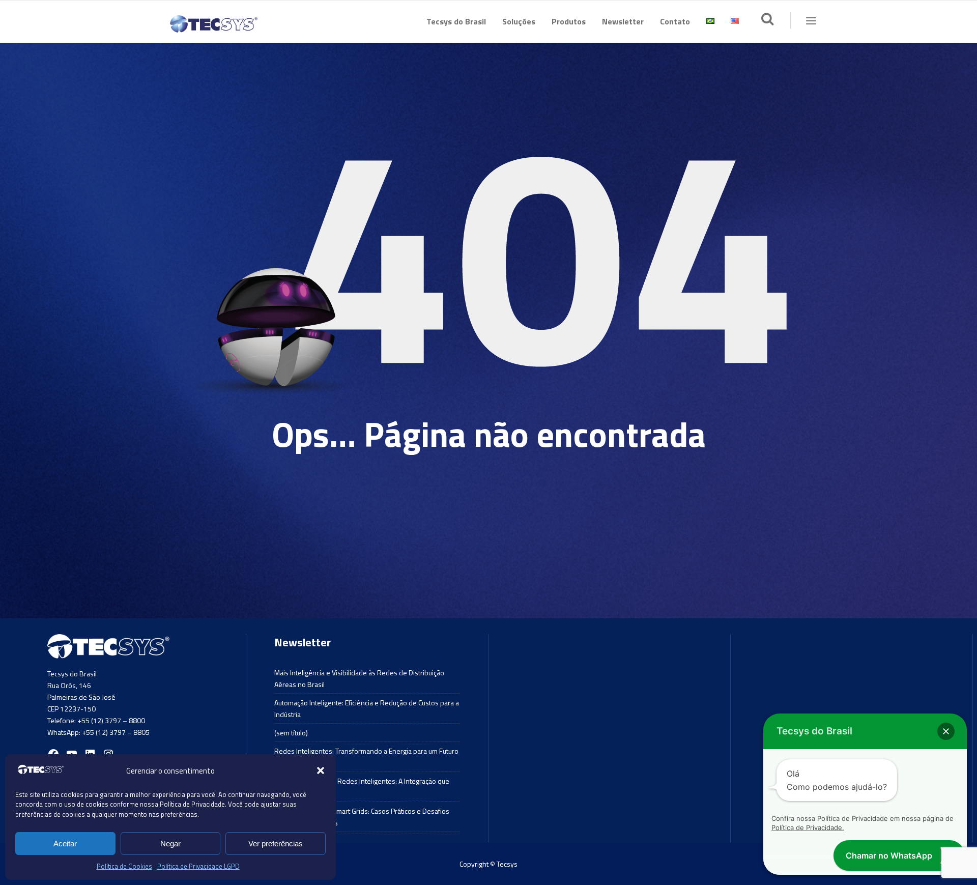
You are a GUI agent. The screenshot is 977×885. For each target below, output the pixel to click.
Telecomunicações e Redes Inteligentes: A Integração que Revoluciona (361, 787)
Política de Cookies (124, 866)
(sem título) (291, 732)
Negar (170, 843)
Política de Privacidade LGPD (198, 866)
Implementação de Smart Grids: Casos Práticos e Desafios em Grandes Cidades (361, 817)
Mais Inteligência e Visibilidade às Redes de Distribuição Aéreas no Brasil (359, 678)
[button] (320, 770)
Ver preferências (275, 843)
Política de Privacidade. (807, 827)
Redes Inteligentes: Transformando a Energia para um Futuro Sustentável (366, 757)
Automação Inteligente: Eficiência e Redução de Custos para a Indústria (366, 708)
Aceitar (65, 843)
